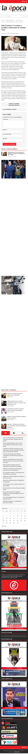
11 (21, 515)
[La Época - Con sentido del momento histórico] (14, 8)
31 (17, 522)
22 (10, 520)
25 (21, 520)
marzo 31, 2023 (6, 33)
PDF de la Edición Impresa (9, 149)
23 (14, 520)
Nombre (4, 129)
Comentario (5, 119)
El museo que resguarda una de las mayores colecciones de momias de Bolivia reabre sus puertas (13, 439)
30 (14, 522)
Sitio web (5, 138)
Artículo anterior (14, 103)
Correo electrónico (7, 134)
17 (17, 518)
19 (24, 518)
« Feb (2, 526)
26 (24, 520)
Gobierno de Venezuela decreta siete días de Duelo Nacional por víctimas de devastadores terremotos (13, 461)
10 (17, 515)
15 (10, 518)
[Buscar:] (14, 16)
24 (17, 520)
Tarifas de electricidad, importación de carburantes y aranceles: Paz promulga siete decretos (13, 455)
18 (21, 518)
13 (3, 518)
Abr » (5, 526)
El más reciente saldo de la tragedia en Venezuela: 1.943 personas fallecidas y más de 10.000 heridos (13, 493)
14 (6, 518)
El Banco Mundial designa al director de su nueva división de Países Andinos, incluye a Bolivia (13, 444)
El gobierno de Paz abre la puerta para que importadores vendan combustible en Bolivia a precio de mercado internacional (13, 450)
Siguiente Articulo (14, 105)
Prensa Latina (15, 33)
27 (3, 522)
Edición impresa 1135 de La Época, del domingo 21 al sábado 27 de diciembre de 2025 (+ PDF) (16, 153)
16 (14, 518)
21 (6, 520)
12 (24, 515)
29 (10, 522)
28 (6, 522)
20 (3, 520)
